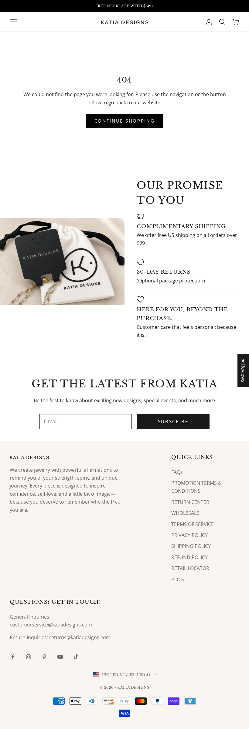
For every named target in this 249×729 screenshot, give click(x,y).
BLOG (177, 579)
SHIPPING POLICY (191, 546)
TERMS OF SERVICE (192, 524)
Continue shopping (124, 121)
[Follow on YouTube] (60, 657)
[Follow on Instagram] (29, 657)
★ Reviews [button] (243, 370)
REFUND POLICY (189, 557)
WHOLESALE (185, 513)
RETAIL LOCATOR (190, 568)
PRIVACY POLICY (189, 535)
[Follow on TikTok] (76, 657)
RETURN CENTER (190, 502)
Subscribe (173, 421)
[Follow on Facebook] (13, 657)
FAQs (177, 472)
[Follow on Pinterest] (44, 657)
